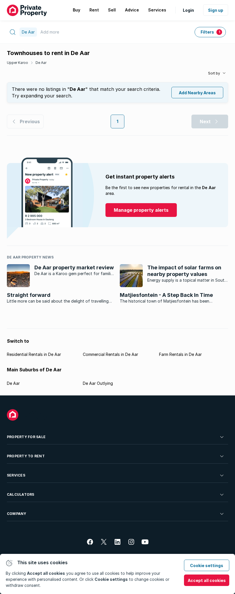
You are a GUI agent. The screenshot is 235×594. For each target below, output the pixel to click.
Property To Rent (26, 456)
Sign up (215, 10)
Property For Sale (26, 437)
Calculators (20, 494)
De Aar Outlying (98, 383)
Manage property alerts (141, 210)
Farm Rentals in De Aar (180, 354)
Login (188, 10)
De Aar (41, 62)
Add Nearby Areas (197, 92)
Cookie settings (206, 565)
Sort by (214, 73)
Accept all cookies (207, 580)
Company (16, 513)
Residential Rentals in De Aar (34, 354)
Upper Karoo (17, 62)
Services (16, 475)
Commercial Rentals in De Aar (110, 354)
